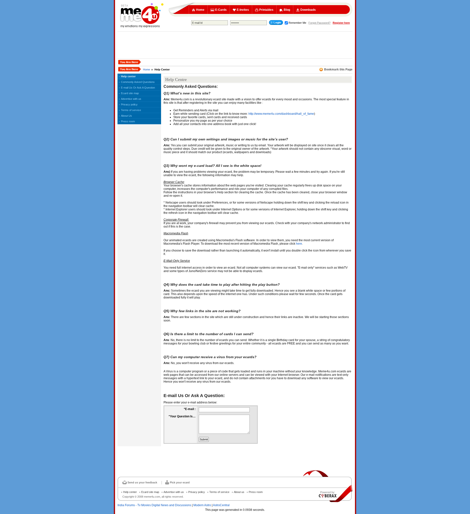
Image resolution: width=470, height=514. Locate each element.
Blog (287, 9)
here (299, 243)
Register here (341, 22)
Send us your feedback (142, 482)
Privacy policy (129, 104)
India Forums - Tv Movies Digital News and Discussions (154, 505)
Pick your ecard (180, 482)
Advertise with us (131, 98)
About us (239, 492)
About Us (126, 115)
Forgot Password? (319, 22)
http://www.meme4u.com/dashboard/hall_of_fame (281, 113)
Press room (128, 121)
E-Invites (243, 9)
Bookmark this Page (338, 69)
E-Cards (221, 9)
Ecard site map (130, 93)
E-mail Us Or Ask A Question (138, 87)
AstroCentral (221, 505)
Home (200, 9)
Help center (128, 76)
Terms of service (131, 110)
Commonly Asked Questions (138, 81)
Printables (266, 9)
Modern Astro (202, 505)
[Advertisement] (235, 45)
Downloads (308, 9)
